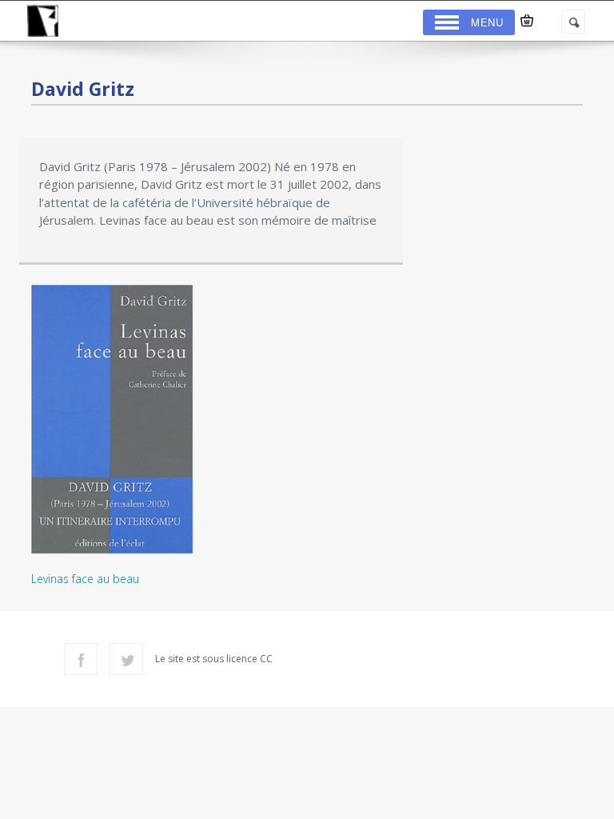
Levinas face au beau (85, 578)
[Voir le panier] (527, 21)
